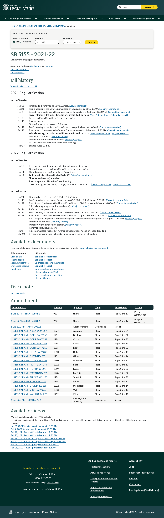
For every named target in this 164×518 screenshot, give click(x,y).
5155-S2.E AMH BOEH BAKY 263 (30, 335)
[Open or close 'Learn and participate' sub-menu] (101, 18)
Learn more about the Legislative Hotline (42, 489)
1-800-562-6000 (42, 478)
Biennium (67, 38)
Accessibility (135, 460)
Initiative (26, 41)
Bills (49, 25)
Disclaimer (34, 511)
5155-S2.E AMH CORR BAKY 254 (30, 339)
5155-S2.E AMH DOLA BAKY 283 (30, 352)
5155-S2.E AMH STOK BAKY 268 (29, 385)
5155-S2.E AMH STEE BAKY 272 (29, 381)
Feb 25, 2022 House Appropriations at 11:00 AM (35, 444)
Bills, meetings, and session (17, 18)
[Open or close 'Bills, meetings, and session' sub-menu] (35, 18)
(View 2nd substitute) (100, 133)
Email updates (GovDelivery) (144, 490)
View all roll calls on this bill (24, 86)
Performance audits (100, 466)
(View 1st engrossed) (101, 184)
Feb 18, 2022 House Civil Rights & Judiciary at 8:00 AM (38, 438)
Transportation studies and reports (103, 480)
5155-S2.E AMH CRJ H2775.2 (26, 399)
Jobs (131, 466)
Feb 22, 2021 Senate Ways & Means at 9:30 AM (34, 435)
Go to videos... (17, 72)
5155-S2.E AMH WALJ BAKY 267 (30, 394)
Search (148, 7)
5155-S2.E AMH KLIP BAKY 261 (29, 368)
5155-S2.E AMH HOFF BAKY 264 (30, 364)
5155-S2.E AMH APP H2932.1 (26, 326)
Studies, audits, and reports (102, 460)
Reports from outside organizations (101, 489)
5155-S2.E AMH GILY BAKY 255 (29, 356)
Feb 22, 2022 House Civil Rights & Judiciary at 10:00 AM (38, 441)
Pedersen (49, 65)
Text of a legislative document (93, 247)
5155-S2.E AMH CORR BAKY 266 (30, 343)
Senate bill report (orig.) (46, 256)
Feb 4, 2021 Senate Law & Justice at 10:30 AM (33, 429)
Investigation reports (101, 496)
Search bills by (20, 38)
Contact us (135, 484)
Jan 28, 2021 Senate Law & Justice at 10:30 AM (34, 426)
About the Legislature (143, 18)
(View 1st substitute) (100, 115)
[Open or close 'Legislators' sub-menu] (124, 18)
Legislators (114, 18)
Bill (17, 41)
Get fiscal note (18, 292)
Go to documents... (20, 69)
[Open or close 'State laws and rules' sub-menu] (67, 18)
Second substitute (20, 262)
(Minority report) (59, 136)
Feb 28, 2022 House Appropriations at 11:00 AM (35, 447)
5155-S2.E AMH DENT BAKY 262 (30, 347)
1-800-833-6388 (53, 483)
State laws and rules (53, 18)
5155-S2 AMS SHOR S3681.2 (25, 320)
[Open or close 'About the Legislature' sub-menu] (159, 18)
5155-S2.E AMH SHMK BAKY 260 (30, 377)
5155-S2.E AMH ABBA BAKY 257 (30, 330)
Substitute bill (17, 259)
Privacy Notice (49, 511)
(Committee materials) (110, 108)
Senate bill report (43, 259)
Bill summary (59, 25)
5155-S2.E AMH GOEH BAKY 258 (30, 360)
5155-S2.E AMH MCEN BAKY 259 (30, 373)
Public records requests (141, 472)
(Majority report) (119, 115)
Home (14, 25)
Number (39, 38)
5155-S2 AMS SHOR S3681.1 (25, 313)
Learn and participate (86, 18)
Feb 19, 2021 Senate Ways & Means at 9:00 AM (34, 432)
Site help (133, 478)
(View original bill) (78, 105)
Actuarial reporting (100, 472)
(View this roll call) (122, 184)
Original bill (16, 256)
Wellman (34, 65)
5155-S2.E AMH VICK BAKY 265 (29, 390)
